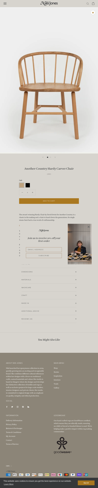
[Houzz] (28, 406)
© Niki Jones (10, 471)
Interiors (57, 380)
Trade (56, 384)
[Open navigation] (5, 4)
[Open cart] (93, 3)
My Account (10, 436)
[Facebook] (7, 406)
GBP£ (8, 466)
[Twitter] (12, 406)
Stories (56, 372)
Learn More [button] (9, 484)
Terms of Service (12, 444)
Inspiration (58, 376)
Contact (9, 440)
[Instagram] (17, 406)
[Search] (88, 3)
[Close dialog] (89, 227)
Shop (56, 368)
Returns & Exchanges (14, 428)
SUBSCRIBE (44, 256)
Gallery (56, 388)
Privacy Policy (11, 424)
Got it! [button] (86, 483)
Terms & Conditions (13, 432)
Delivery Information (14, 420)
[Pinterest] (23, 406)
